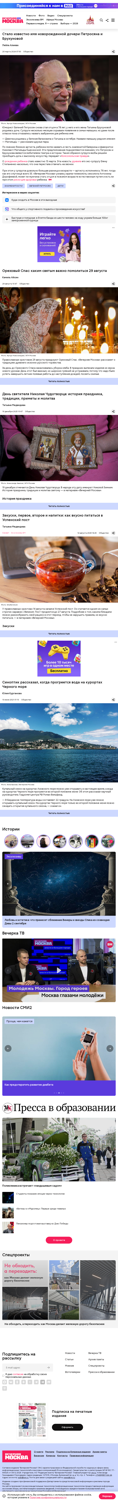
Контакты (62, 1456)
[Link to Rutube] (49, 1382)
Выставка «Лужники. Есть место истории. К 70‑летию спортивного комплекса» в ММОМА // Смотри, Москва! (11, 841)
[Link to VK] (11, 1382)
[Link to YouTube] (30, 1382)
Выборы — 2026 (69, 23)
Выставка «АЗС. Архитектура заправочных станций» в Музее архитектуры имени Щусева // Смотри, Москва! (91, 841)
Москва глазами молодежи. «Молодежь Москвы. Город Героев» (59, 970)
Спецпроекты (65, 15)
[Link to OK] (17, 1382)
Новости (31, 15)
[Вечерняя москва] (16, 1456)
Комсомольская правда (74, 156)
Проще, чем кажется (19, 1021)
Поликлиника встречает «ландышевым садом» (32, 1185)
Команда (50, 1456)
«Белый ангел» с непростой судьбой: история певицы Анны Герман (43, 841)
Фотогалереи (72, 1372)
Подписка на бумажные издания (73, 1452)
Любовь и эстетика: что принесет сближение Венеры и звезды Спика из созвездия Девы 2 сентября (57, 921)
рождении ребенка (16, 161)
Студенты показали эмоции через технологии (40, 1194)
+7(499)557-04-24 (103, 1475)
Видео (50, 15)
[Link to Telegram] (36, 1382)
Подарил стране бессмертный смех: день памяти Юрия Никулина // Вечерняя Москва (108, 841)
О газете (38, 1452)
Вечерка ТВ (13, 933)
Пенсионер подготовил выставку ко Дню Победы (42, 1223)
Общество (28, 52)
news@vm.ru (69, 1477)
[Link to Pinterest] (4, 1388)
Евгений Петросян (40, 186)
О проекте (59, 1240)
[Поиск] (101, 20)
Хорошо (107, 1496)
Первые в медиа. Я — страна (42, 23)
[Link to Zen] (23, 1382)
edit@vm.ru (23, 1477)
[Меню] (113, 20)
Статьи (69, 1359)
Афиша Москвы (54, 19)
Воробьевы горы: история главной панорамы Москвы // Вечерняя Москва (27, 841)
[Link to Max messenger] (4, 1382)
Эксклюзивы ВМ (34, 19)
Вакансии (39, 1456)
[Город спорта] (90, 20)
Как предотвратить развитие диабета (59, 1048)
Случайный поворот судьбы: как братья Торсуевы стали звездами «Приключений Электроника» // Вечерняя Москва (75, 841)
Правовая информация (82, 1456)
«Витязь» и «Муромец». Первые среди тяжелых (41, 1208)
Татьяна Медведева (13, 405)
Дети (60, 186)
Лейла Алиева (10, 45)
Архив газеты (96, 1359)
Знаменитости (13, 186)
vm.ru (93, 1472)
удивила (76, 161)
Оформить (67, 1427)
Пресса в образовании (101, 1372)
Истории (11, 829)
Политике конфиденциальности (48, 1497)
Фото (42, 15)
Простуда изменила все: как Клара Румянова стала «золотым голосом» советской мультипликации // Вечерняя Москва (59, 841)
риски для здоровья (25, 179)
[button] (111, 841)
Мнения (69, 1366)
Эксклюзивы (13, 856)
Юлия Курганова (12, 693)
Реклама (49, 1452)
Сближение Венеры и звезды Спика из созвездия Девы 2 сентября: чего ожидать (59, 884)
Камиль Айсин (10, 277)
